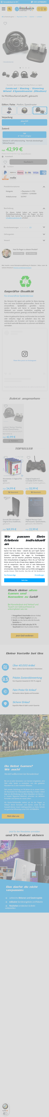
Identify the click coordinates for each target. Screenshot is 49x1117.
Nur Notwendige (10, 575)
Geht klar (24, 580)
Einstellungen (39, 575)
